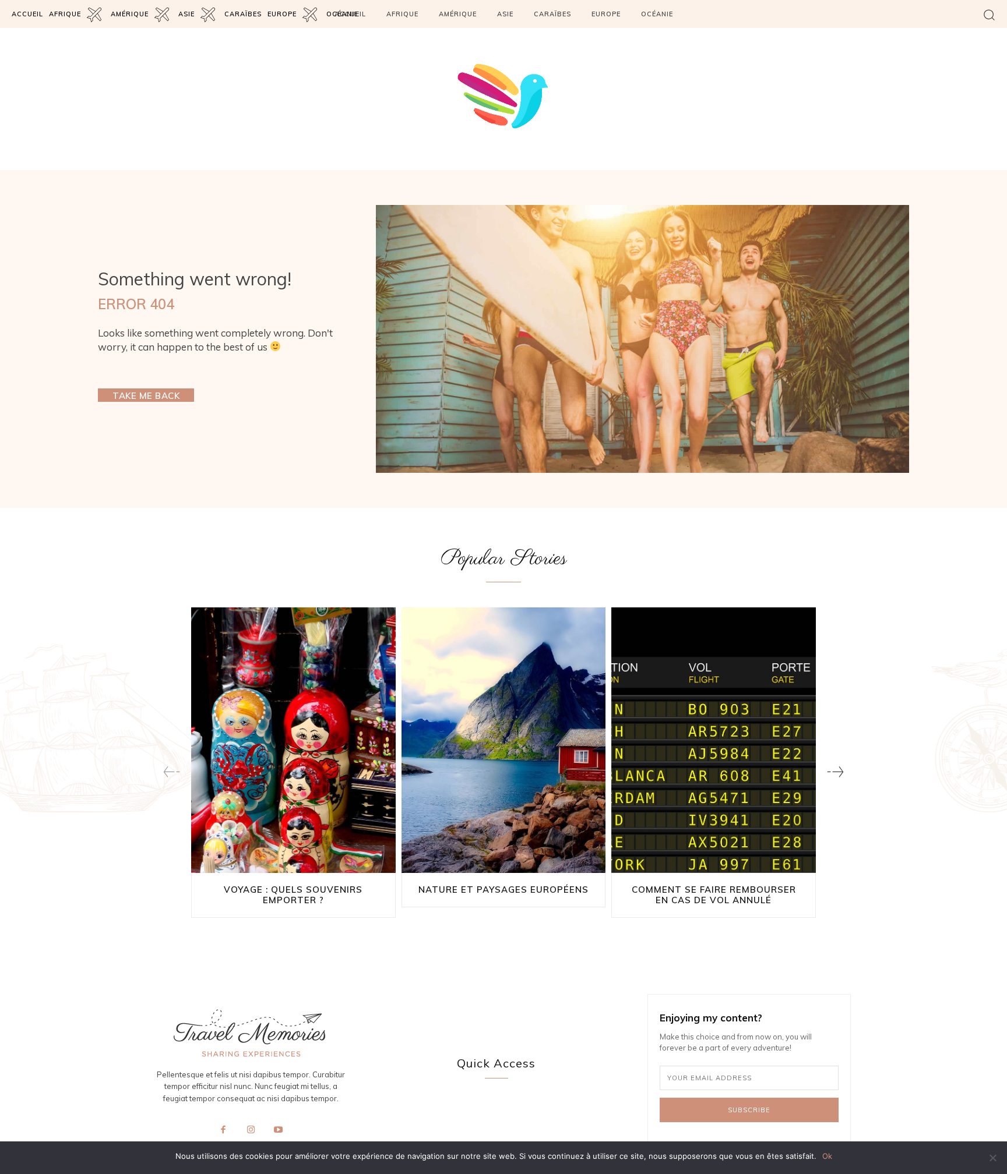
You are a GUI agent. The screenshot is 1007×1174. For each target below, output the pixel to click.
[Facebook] (223, 1130)
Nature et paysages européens (503, 889)
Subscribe (749, 1110)
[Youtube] (278, 1130)
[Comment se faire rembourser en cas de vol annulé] (713, 740)
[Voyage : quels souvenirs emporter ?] (293, 740)
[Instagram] (251, 1130)
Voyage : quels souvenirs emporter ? (293, 895)
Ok (827, 1156)
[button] (989, 14)
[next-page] (835, 772)
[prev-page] (171, 772)
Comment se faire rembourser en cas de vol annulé (714, 895)
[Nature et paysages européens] (504, 740)
